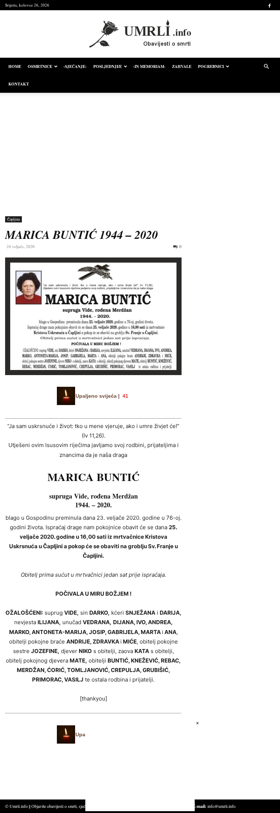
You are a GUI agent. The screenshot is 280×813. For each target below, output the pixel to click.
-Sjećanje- (75, 66)
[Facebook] (269, 5)
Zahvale (181, 66)
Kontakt (18, 84)
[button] (266, 66)
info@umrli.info (221, 806)
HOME (14, 66)
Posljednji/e (107, 66)
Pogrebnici (211, 66)
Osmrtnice (40, 66)
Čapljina (13, 219)
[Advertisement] (140, 149)
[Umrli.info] (140, 34)
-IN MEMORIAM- (149, 66)
